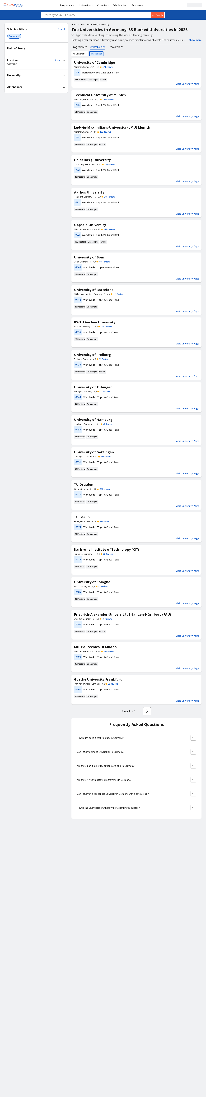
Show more (195, 39)
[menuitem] (68, 5)
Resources (137, 5)
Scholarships (119, 5)
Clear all (61, 29)
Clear (57, 60)
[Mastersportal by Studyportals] (13, 5)
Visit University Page (187, 84)
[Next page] (147, 711)
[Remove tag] (19, 36)
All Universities (79, 53)
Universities (85, 5)
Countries (102, 5)
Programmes (67, 5)
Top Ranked (96, 53)
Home (74, 24)
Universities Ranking (89, 24)
